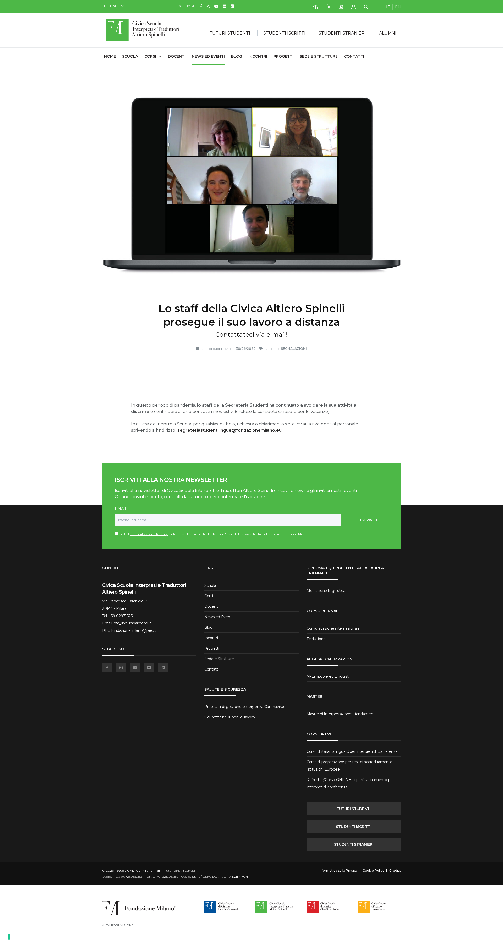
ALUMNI (387, 33)
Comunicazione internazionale (333, 628)
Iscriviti (368, 520)
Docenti (176, 56)
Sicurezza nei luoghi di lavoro (229, 717)
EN (398, 6)
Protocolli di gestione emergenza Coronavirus (244, 706)
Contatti (354, 56)
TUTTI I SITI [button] (110, 6)
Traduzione (316, 639)
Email (121, 508)
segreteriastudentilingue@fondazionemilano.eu (229, 430)
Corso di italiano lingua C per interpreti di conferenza (352, 751)
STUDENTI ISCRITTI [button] (284, 33)
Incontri (257, 56)
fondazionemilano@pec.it (133, 630)
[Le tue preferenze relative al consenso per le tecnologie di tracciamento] (9, 937)
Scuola (130, 56)
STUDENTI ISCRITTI (353, 826)
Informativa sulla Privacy (149, 534)
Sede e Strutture (319, 56)
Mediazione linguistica (326, 590)
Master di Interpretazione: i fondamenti (341, 714)
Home (110, 56)
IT (388, 6)
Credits (395, 870)
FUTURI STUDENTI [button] (230, 33)
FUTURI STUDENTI (354, 808)
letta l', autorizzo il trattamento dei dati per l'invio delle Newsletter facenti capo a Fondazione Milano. (213, 534)
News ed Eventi (208, 56)
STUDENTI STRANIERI (354, 844)
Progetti (283, 56)
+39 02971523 (121, 615)
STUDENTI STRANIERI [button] (342, 33)
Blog (236, 56)
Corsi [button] (150, 56)
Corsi (208, 596)
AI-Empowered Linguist (328, 676)
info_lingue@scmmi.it (132, 623)
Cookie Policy (373, 870)
